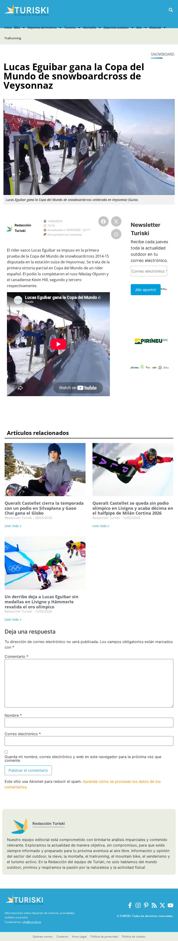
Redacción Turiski (48, 823)
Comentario (16, 656)
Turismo (70, 27)
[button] (171, 10)
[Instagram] (138, 905)
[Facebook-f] (130, 905)
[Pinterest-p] (146, 905)
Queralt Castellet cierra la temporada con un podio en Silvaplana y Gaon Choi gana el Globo (44, 508)
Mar (139, 27)
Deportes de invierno (42, 27)
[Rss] (154, 905)
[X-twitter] (162, 905)
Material (155, 27)
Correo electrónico (23, 734)
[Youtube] (170, 905)
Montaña (89, 27)
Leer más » (13, 526)
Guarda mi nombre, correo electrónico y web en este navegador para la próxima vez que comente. (83, 758)
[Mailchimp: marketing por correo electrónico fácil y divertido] (164, 292)
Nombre (13, 715)
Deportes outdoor (116, 27)
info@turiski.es (31, 922)
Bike (17, 27)
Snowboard (163, 54)
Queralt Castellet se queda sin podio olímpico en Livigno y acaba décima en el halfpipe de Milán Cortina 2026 (132, 508)
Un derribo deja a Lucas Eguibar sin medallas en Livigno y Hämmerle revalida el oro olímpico (41, 601)
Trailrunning (12, 38)
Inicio (8, 27)
